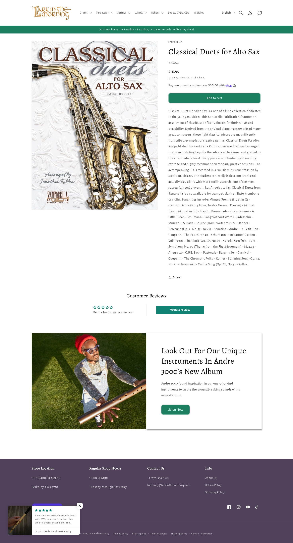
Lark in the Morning (99, 533)
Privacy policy (139, 534)
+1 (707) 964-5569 (158, 477)
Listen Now (175, 409)
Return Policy (213, 485)
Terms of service (158, 534)
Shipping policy (179, 534)
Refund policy (121, 534)
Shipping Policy (215, 492)
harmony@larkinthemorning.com (168, 485)
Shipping (173, 77)
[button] (85, 12)
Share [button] (177, 277)
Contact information (202, 534)
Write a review (180, 310)
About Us (210, 477)
